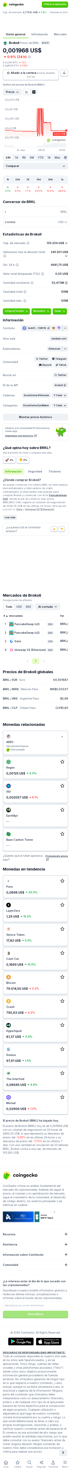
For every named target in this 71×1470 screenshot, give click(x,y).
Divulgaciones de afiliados (17, 600)
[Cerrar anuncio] (62, 737)
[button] (59, 338)
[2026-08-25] (65, 157)
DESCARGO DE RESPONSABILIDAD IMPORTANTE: (34, 1352)
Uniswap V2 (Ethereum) (39, 509)
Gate (19, 509)
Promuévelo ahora (56, 856)
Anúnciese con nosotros (19, 435)
